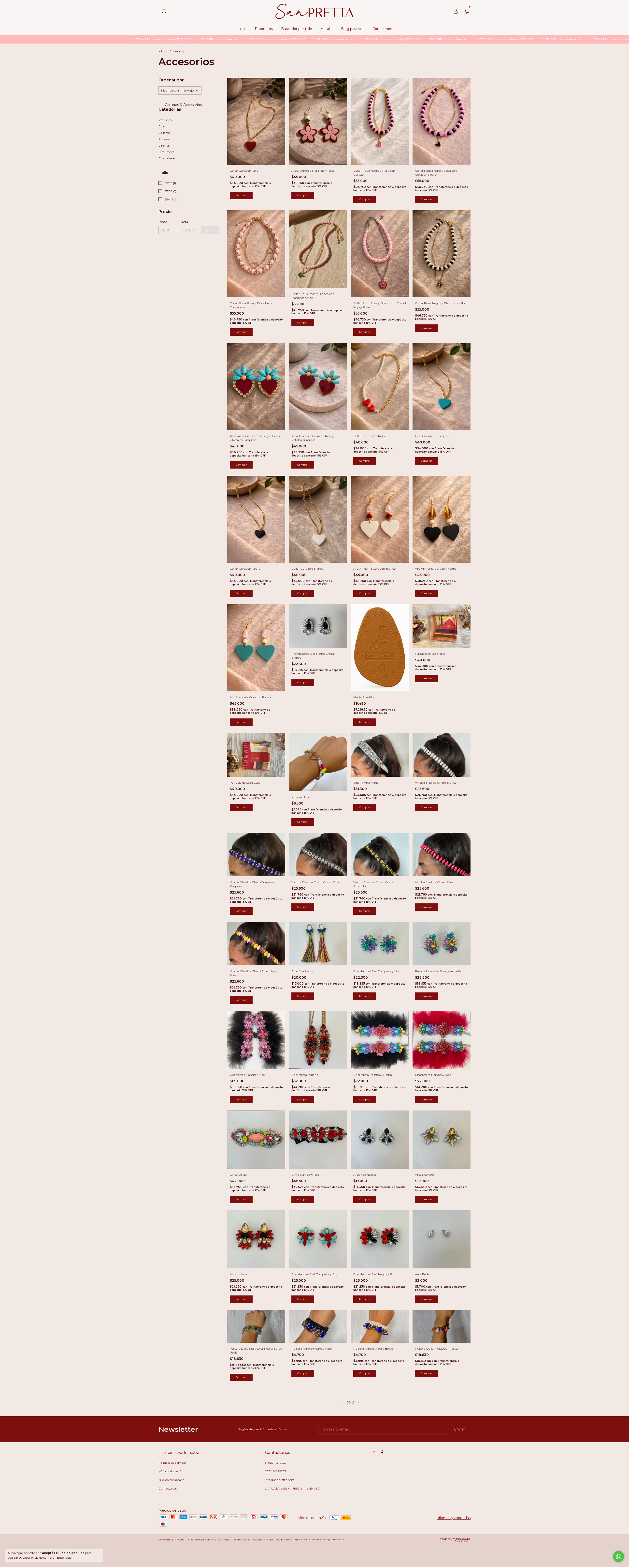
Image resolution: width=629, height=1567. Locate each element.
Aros (161, 126)
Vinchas (164, 145)
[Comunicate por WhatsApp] (618, 1556)
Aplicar (210, 230)
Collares (164, 133)
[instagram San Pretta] (373, 1452)
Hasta (184, 222)
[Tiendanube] (455, 1541)
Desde (162, 222)
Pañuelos (165, 120)
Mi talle (326, 29)
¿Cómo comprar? (171, 1480)
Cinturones (166, 152)
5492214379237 (276, 1462)
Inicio (241, 29)
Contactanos (167, 1488)
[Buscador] (163, 12)
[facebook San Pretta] (382, 1452)
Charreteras (166, 158)
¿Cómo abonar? (170, 1471)
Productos (264, 29)
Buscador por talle (296, 29)
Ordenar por (171, 80)
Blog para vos (352, 29)
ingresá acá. (300, 1539)
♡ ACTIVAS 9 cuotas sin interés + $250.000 (67, 39)
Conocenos (382, 29)
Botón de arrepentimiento (328, 1539)
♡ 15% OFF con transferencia (124, 39)
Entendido (64, 1557)
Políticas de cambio (172, 1462)
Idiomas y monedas (454, 1518)
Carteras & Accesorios (183, 105)
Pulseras (164, 139)
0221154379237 (275, 1471)
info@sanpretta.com (279, 1480)
